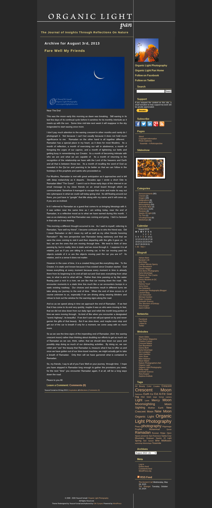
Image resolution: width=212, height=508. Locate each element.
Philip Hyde (144, 370)
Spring (138, 440)
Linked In (143, 323)
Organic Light (144, 365)
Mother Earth (155, 407)
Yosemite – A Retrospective (151, 143)
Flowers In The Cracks (148, 275)
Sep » (142, 247)
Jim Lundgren (144, 352)
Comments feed (145, 469)
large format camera (162, 397)
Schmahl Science (146, 301)
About (141, 136)
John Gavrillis (144, 354)
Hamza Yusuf (144, 284)
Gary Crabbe (144, 277)
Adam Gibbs (144, 337)
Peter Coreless (145, 299)
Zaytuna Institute (146, 376)
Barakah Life (144, 260)
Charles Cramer (145, 341)
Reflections (83, 390)
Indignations (144, 200)
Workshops (143, 220)
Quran (169, 429)
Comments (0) (77, 385)
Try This (142, 215)
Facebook (143, 319)
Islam (149, 397)
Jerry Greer (143, 286)
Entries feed (144, 466)
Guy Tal (142, 282)
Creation (156, 386)
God (169, 393)
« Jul (137, 247)
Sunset (150, 441)
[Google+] (155, 126)
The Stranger (145, 486)
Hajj (137, 397)
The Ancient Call (146, 482)
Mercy (156, 400)
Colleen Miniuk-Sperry (148, 264)
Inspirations (73, 390)
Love (147, 400)
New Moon (163, 411)
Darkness (138, 394)
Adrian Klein (144, 258)
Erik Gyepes (98, 503)
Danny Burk (144, 348)
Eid (151, 394)
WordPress (117, 503)
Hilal (143, 397)
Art (136, 386)
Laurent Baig (144, 293)
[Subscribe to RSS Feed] (162, 126)
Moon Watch (144, 361)
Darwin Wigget (145, 269)
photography (151, 426)
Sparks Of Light (145, 213)
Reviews (142, 211)
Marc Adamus (144, 359)
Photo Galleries (145, 141)
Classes (142, 196)
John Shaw (143, 356)
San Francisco (155, 436)
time (157, 440)
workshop (138, 443)
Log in (141, 464)
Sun (145, 441)
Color (149, 386)
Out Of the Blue (145, 207)
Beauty (142, 386)
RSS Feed (146, 477)
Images (142, 198)
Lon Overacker (145, 295)
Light (138, 400)
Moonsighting (144, 204)
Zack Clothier (144, 308)
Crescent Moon (153, 389)
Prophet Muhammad (147, 429)
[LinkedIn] (149, 126)
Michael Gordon (145, 297)
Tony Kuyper (144, 306)
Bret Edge (143, 262)
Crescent (166, 386)
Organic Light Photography (150, 367)
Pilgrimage (166, 426)
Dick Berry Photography (149, 271)
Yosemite (156, 443)
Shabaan (150, 438)
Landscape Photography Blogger (153, 290)
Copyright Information (148, 139)
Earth (146, 394)
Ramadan (143, 432)
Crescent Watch (145, 343)
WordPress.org (145, 471)
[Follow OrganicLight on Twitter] (143, 126)
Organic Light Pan (64, 2)
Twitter (141, 326)
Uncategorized (145, 218)
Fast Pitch (143, 321)
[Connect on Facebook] (137, 126)
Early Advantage (146, 273)
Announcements (146, 194)
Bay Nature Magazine (148, 339)
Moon (166, 400)
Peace (138, 426)
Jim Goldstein (144, 288)
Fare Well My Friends (65, 51)
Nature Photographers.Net (150, 363)
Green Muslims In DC (148, 280)
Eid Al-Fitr (160, 394)
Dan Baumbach (145, 266)
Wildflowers (166, 440)
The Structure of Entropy (149, 303)
